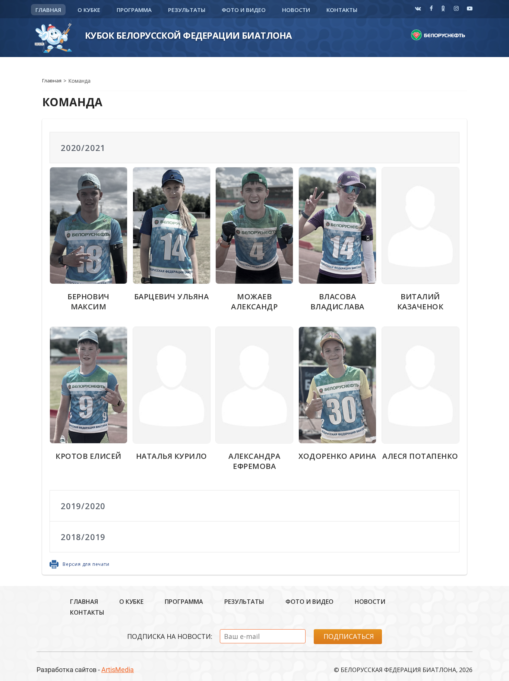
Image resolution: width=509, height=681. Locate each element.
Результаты (186, 9)
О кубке (89, 9)
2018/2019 (83, 537)
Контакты (341, 9)
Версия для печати (86, 564)
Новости (296, 9)
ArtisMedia (117, 670)
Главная (48, 9)
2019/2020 (83, 506)
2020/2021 (83, 148)
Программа (134, 9)
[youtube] (469, 7)
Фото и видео (244, 9)
